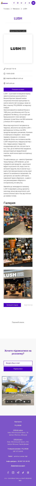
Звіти (20, 480)
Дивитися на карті (18, 466)
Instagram (13, 472)
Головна (6, 9)
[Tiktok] (25, 3)
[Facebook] (14, 3)
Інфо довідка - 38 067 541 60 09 (18, 461)
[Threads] (29, 3)
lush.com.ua (10, 83)
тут (26, 456)
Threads (28, 472)
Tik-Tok (23, 472)
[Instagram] (18, 3)
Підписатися (18, 369)
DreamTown (4, 3)
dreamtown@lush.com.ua (14, 78)
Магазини (16, 9)
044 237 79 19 (11, 69)
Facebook (8, 472)
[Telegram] (22, 3)
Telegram (18, 472)
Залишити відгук (12, 305)
